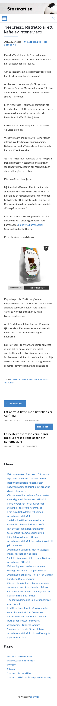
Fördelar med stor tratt (19, 656)
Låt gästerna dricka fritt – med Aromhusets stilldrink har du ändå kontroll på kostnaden (30, 541)
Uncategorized (32, 42)
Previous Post (16, 403)
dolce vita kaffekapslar (30, 224)
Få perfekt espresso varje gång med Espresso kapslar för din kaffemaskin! (26, 437)
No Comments (32, 420)
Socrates (34, 697)
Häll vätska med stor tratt (21, 660)
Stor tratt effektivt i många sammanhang (29, 677)
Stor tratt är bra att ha (19, 673)
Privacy (11, 664)
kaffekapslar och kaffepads (24, 379)
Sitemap (11, 668)
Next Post (42, 426)
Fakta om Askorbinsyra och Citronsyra (28, 474)
